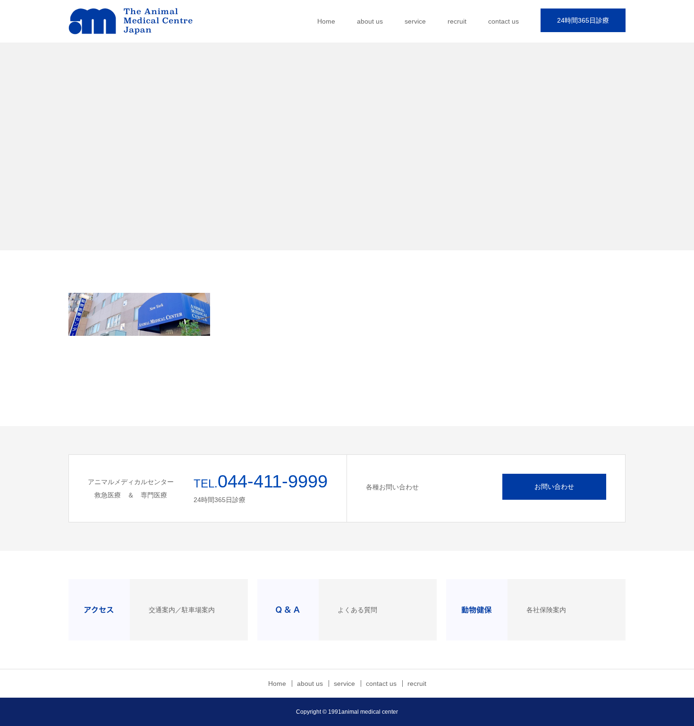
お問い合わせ (554, 486)
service (415, 21)
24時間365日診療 (583, 20)
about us (370, 21)
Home (326, 21)
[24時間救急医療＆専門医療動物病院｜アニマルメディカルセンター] (139, 21)
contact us (503, 21)
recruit (457, 21)
